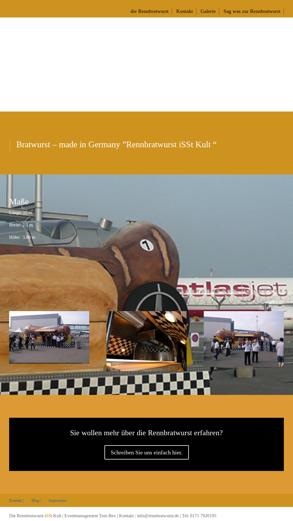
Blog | (36, 500)
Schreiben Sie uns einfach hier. (147, 452)
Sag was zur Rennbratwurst (251, 11)
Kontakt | (16, 500)
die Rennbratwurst (149, 11)
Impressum (57, 500)
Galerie (208, 11)
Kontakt (184, 11)
